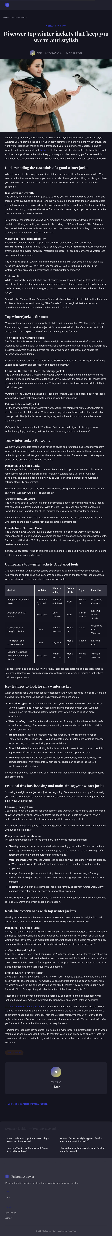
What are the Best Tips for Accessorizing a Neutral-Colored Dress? (28, 1140)
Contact (8, 1218)
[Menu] (104, 5)
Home (7, 1197)
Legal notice (10, 1212)
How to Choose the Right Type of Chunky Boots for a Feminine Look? (81, 1140)
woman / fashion (19, 17)
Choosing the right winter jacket (22, 1006)
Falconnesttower (22, 1176)
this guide (45, 150)
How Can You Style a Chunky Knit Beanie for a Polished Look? (28, 1149)
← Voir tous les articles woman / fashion (26, 1103)
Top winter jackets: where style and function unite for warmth (82, 1149)
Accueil (6, 17)
